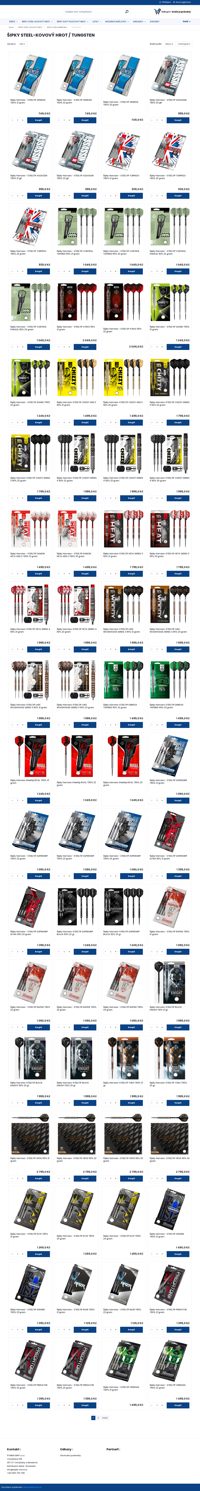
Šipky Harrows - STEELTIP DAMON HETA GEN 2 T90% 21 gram (27, 555)
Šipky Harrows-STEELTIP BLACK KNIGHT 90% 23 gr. (73, 1084)
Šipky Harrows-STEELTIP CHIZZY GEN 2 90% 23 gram (123, 403)
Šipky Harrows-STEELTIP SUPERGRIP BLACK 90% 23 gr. (121, 933)
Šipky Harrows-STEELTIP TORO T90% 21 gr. (123, 1084)
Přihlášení (166, 2)
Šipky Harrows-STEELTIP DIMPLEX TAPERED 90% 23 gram (166, 706)
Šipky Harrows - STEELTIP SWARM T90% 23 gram (27, 1311)
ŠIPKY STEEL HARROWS (57, 27)
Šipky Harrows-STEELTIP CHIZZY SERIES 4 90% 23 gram (123, 479)
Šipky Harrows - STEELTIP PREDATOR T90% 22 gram (28, 1386)
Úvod (11, 27)
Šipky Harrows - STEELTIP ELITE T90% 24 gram (122, 1237)
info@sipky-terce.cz (17, 1469)
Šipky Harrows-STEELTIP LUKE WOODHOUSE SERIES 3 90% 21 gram (28, 706)
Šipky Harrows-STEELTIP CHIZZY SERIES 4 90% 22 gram (77, 479)
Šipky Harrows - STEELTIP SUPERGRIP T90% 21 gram (168, 781)
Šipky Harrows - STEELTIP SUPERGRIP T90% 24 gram (122, 857)
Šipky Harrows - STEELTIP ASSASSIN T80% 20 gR (168, 101)
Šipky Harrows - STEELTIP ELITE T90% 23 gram (75, 1237)
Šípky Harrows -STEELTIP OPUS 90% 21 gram (29, 1159)
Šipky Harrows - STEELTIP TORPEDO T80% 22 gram (168, 177)
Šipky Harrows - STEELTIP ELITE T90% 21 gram (29, 1235)
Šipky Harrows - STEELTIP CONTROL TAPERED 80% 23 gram (121, 252)
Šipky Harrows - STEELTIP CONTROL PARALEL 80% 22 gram (168, 252)
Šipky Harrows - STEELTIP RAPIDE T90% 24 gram (123, 1008)
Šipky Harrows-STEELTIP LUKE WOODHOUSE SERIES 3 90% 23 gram (75, 706)
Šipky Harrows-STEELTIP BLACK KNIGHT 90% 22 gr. (26, 1084)
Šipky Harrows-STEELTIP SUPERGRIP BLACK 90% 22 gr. (75, 933)
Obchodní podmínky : (71, 1455)
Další (185, 21)
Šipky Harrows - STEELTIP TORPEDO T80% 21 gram (121, 177)
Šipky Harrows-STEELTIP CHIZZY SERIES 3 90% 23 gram (30, 479)
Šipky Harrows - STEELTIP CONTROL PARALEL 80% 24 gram (28, 328)
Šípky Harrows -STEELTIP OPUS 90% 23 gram (123, 1159)
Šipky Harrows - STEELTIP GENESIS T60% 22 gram (74, 101)
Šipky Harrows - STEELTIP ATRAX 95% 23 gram (122, 330)
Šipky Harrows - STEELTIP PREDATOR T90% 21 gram (168, 1311)
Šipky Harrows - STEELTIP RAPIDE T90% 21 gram (169, 933)
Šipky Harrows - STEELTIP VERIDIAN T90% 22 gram (167, 1386)
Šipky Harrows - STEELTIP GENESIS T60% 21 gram (27, 101)
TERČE (12, 21)
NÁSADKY (138, 21)
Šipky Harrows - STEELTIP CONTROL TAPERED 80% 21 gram (75, 252)
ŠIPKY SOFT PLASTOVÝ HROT (71, 21)
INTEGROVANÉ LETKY (115, 21)
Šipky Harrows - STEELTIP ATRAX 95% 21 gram (76, 328)
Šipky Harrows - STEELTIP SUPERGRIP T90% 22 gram (29, 857)
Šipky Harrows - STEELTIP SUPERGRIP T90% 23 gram (75, 857)
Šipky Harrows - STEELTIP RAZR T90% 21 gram (76, 1311)
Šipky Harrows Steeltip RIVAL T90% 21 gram (29, 781)
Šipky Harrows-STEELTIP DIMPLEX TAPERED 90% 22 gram (120, 706)
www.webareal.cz (32, 1487)
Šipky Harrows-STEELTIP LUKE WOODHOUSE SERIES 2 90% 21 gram (121, 630)
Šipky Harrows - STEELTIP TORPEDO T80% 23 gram (28, 252)
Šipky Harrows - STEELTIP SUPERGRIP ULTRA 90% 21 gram (168, 857)
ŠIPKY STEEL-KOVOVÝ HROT (36, 21)
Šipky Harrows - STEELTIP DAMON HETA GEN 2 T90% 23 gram (74, 555)
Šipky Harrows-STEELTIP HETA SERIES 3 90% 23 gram (169, 555)
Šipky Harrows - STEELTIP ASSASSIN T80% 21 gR (28, 177)
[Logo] (23, 12)
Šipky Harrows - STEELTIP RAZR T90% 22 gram (122, 1311)
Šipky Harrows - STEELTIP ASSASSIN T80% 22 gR (75, 177)
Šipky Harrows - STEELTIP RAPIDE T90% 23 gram (76, 1008)
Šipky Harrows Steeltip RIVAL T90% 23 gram (122, 784)
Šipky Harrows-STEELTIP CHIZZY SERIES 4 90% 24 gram (170, 479)
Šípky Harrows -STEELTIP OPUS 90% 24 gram (170, 1159)
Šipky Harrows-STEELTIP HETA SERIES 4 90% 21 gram (30, 630)
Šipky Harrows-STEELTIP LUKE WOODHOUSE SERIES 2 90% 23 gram (168, 630)
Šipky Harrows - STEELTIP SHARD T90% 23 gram (30, 403)
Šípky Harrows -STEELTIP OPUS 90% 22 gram (76, 1159)
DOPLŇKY (154, 21)
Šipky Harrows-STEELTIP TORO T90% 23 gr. (168, 1084)
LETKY (96, 21)
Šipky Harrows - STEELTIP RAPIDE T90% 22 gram (30, 1008)
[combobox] (170, 44)
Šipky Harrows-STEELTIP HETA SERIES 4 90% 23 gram (77, 630)
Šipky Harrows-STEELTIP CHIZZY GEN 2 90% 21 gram (76, 403)
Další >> (105, 1418)
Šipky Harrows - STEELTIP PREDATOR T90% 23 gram (75, 1386)
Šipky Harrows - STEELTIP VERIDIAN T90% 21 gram (121, 1388)
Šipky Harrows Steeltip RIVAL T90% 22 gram (76, 784)
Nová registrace (183, 2)
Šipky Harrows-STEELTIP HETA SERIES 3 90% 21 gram (123, 555)
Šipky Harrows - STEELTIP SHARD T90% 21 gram (169, 328)
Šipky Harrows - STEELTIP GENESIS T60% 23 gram (120, 103)
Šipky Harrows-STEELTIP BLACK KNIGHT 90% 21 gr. (166, 1008)
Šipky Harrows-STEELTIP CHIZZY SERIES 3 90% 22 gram (170, 403)
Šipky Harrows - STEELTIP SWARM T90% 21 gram (167, 1235)
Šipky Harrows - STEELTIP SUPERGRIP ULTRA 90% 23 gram (29, 933)
